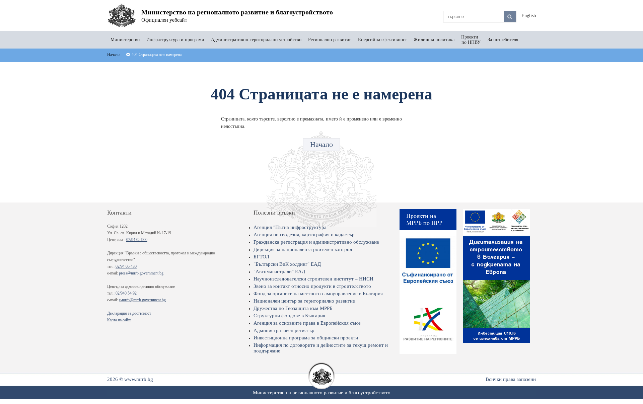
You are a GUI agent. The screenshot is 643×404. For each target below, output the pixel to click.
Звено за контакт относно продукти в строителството (312, 286)
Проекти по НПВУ (471, 39)
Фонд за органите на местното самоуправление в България (318, 293)
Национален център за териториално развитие (304, 301)
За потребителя (503, 39)
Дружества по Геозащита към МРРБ (293, 308)
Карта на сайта (119, 320)
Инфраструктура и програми (175, 39)
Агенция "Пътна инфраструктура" (291, 227)
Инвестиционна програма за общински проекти (306, 337)
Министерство (125, 39)
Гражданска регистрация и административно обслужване (316, 242)
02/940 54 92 (126, 293)
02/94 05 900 (136, 239)
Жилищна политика (434, 39)
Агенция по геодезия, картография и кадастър (304, 234)
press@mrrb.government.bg (141, 273)
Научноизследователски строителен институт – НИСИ (313, 278)
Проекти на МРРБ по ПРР (424, 219)
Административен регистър (284, 330)
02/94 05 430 (126, 266)
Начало (321, 144)
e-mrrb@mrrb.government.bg (142, 300)
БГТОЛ (261, 256)
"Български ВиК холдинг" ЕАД (287, 264)
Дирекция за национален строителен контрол (303, 249)
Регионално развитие (329, 39)
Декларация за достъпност (129, 313)
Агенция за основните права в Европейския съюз (307, 323)
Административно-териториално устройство (256, 39)
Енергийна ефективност (382, 39)
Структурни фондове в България (289, 315)
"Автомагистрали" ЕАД (279, 271)
